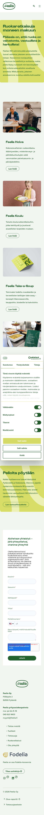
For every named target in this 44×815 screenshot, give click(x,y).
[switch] (37, 415)
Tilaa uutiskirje (13, 771)
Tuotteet (11, 730)
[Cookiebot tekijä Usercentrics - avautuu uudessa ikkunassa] (31, 358)
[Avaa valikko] (39, 6)
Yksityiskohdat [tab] (22, 365)
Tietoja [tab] (37, 365)
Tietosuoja (12, 735)
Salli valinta (22, 448)
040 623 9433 (9, 714)
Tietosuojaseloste (14, 804)
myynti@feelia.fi (10, 717)
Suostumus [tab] (8, 365)
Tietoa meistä (14, 726)
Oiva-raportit (12, 799)
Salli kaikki (22, 441)
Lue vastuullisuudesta (16, 504)
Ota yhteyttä (13, 745)
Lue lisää (12, 168)
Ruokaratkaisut (14, 740)
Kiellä (22, 455)
